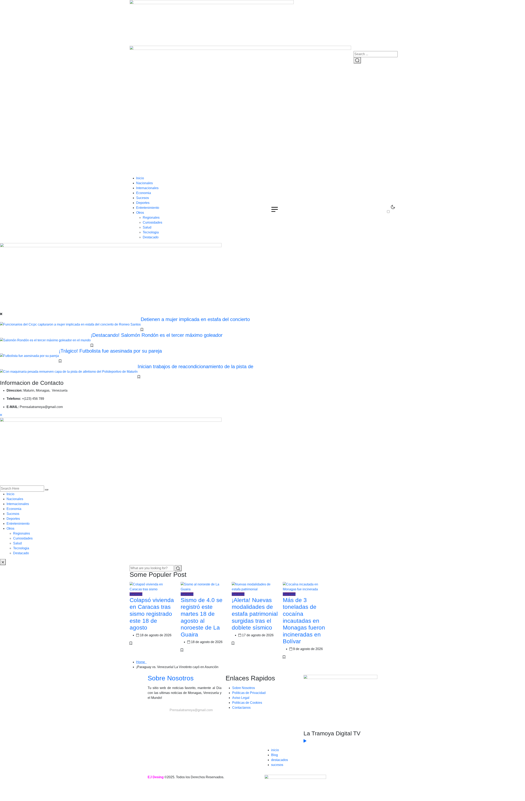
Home (141, 662)
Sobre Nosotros (171, 678)
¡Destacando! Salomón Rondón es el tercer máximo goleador (157, 335)
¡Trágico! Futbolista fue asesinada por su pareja (110, 351)
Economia (143, 193)
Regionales (151, 217)
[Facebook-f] (153, 725)
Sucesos (142, 198)
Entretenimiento (147, 207)
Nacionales (144, 183)
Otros (140, 212)
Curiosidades (152, 222)
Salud (147, 227)
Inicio (140, 178)
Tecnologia (151, 232)
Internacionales (147, 188)
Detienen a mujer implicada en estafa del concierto (195, 319)
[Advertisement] (262, 145)
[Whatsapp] (186, 725)
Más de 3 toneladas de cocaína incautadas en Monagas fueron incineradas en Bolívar (304, 621)
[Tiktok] (175, 725)
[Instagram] (164, 725)
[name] (212, 22)
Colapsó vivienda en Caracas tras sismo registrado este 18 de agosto (152, 614)
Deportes (143, 203)
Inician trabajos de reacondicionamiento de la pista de (195, 366)
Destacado (151, 237)
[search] (46, 489)
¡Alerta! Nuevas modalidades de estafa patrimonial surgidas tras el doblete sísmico (255, 614)
